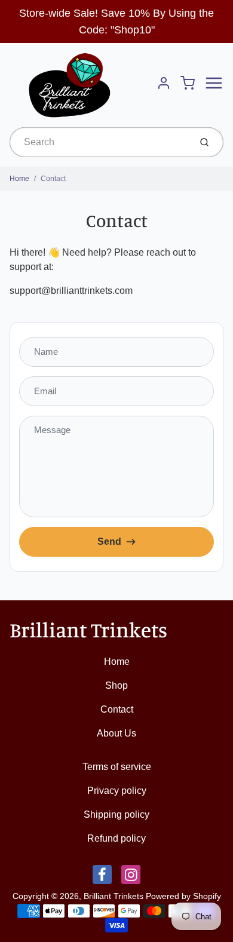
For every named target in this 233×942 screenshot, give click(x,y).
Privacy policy (116, 790)
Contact (53, 178)
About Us (116, 733)
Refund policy (116, 838)
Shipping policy (116, 814)
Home (19, 178)
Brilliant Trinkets (88, 629)
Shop (116, 685)
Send (109, 541)
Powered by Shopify (183, 896)
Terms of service (116, 767)
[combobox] (99, 142)
